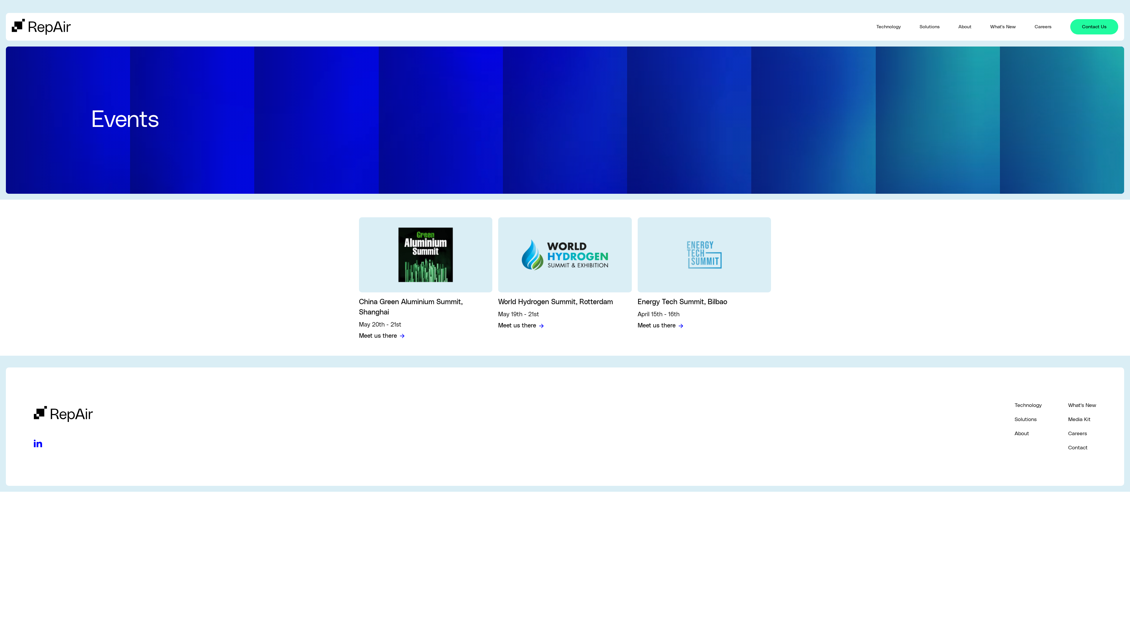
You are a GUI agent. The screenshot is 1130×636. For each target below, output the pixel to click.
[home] (444, 27)
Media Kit (1079, 419)
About (964, 26)
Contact (1078, 447)
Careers (1043, 26)
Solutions (930, 26)
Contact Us (1094, 26)
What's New (1003, 26)
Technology (888, 26)
